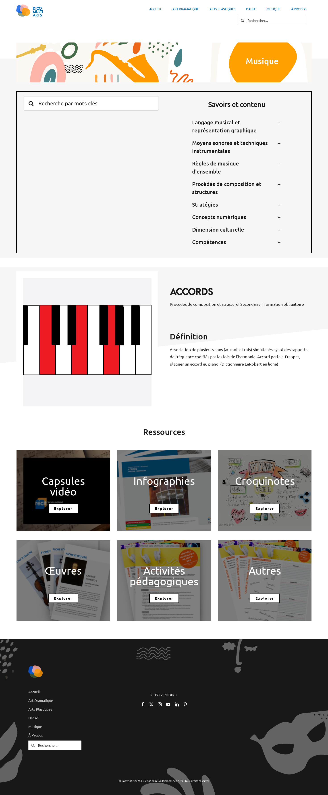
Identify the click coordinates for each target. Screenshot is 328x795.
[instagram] (160, 704)
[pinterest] (185, 704)
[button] (236, 126)
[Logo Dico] (29, 6)
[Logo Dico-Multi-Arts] (35, 667)
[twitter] (151, 704)
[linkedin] (177, 704)
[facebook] (143, 704)
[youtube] (168, 704)
